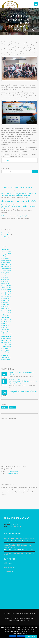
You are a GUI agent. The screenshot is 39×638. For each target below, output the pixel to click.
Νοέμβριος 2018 (6, 290)
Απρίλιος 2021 (5, 249)
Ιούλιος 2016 (5, 349)
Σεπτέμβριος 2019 (6, 268)
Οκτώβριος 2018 (6, 292)
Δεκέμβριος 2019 (6, 262)
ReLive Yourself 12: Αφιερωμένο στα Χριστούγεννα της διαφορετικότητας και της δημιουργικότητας (18, 194)
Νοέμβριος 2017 (6, 315)
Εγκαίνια (4, 407)
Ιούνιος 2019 (5, 275)
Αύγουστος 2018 (6, 296)
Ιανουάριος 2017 (6, 336)
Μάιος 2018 (4, 302)
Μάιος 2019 (4, 277)
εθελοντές (12, 407)
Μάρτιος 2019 (5, 281)
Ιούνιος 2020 (5, 258)
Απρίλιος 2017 (5, 330)
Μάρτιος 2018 (5, 306)
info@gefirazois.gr (13, 471)
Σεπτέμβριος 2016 (6, 344)
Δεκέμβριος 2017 (6, 313)
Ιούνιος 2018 (5, 300)
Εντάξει (13, 636)
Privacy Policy (19, 620)
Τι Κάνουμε (22, 618)
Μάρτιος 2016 (5, 355)
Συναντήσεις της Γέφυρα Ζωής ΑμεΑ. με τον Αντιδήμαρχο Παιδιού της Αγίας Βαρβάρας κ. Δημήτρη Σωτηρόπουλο (18, 206)
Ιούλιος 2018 (5, 298)
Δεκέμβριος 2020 (6, 252)
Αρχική (7, 618)
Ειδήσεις (9, 160)
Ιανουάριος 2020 (6, 260)
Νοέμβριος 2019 (6, 264)
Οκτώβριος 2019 (6, 266)
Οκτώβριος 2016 (6, 342)
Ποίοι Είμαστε (14, 618)
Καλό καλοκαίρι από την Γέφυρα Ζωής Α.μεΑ (15, 216)
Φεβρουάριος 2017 (6, 334)
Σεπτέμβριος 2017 (6, 319)
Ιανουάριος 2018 (6, 311)
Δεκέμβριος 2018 (6, 287)
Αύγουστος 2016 (6, 346)
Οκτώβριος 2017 (6, 317)
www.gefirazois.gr (13, 473)
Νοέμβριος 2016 (6, 340)
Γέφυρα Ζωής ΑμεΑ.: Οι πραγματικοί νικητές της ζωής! (18, 201)
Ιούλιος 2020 (5, 256)
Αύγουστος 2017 (6, 321)
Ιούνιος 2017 (5, 325)
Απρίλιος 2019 (5, 279)
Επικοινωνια (11, 620)
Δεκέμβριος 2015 (6, 359)
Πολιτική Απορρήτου (23, 636)
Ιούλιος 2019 (5, 273)
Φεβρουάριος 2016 (6, 357)
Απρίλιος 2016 (5, 353)
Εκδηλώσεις (4, 237)
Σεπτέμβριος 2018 (6, 294)
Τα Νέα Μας (29, 618)
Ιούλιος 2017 (5, 323)
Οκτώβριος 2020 (6, 254)
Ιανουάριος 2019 (6, 285)
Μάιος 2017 (4, 327)
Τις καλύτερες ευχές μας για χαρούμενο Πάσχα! (16, 187)
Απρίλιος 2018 (5, 304)
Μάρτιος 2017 (5, 332)
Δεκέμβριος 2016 (6, 338)
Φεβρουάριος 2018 (6, 308)
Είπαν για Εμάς (5, 235)
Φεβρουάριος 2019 (6, 283)
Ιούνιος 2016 (5, 351)
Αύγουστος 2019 (6, 271)
